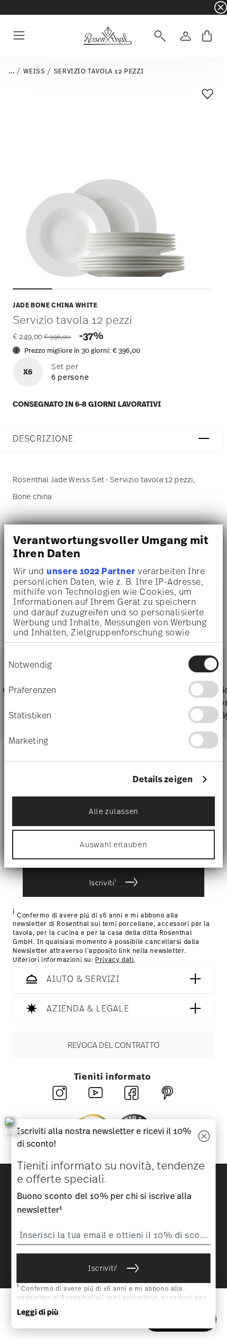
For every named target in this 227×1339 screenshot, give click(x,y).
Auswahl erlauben (113, 844)
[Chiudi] (204, 1137)
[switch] (203, 689)
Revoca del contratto (113, 1045)
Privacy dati (114, 960)
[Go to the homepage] (107, 35)
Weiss (34, 71)
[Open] (158, 36)
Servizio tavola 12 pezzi (99, 71)
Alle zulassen (113, 811)
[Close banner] (220, 7)
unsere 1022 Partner (91, 571)
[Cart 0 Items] (207, 36)
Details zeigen (163, 779)
